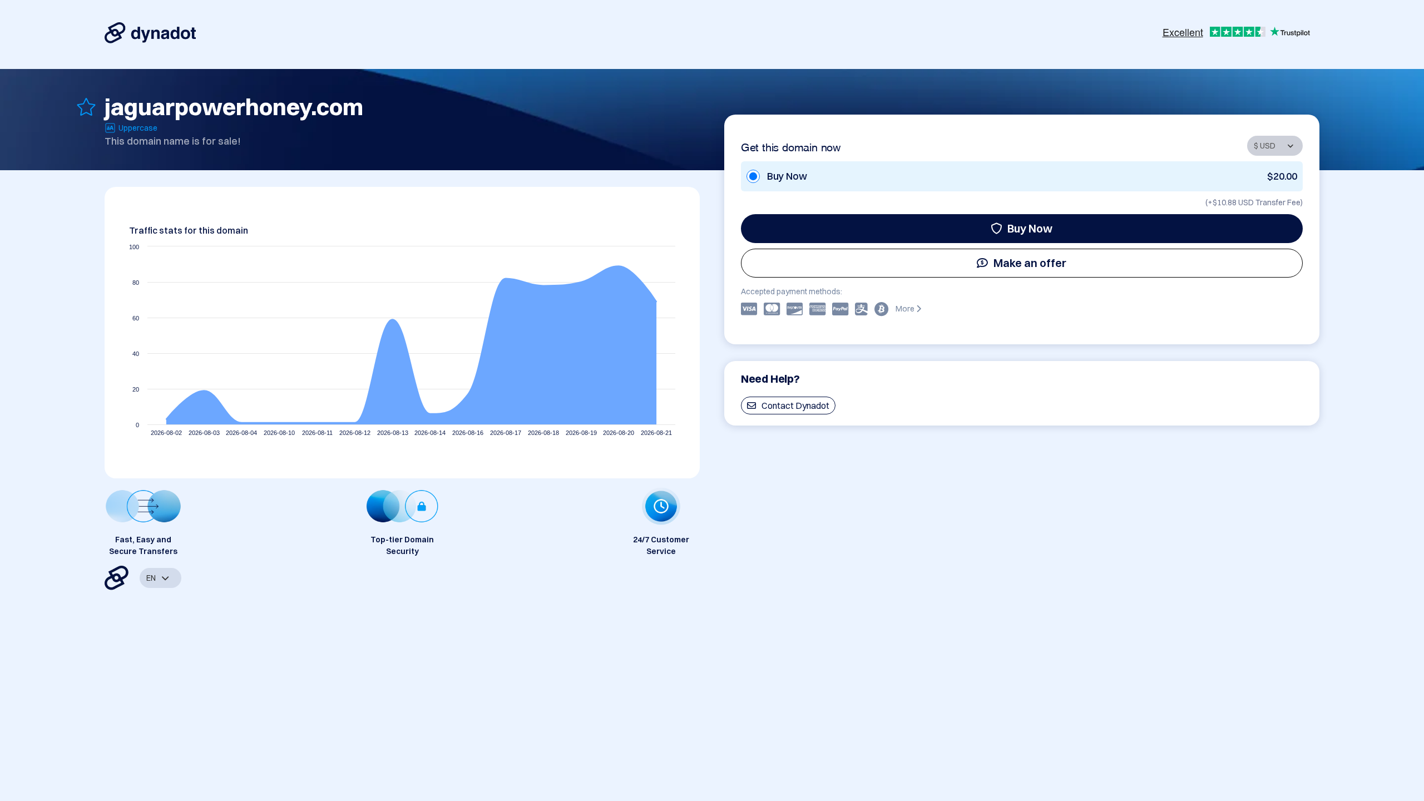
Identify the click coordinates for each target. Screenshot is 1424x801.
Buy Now (1029, 228)
